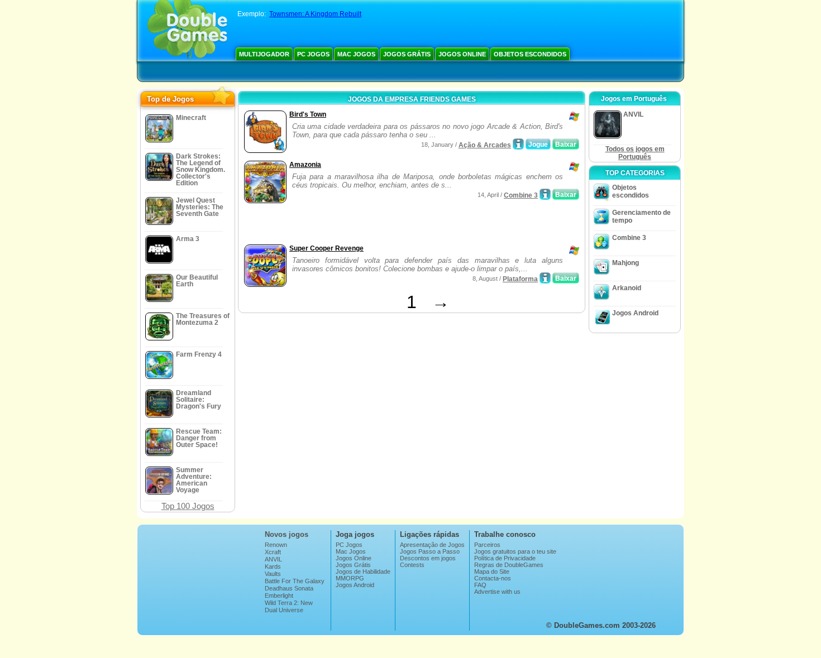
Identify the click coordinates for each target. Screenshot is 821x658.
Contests (412, 564)
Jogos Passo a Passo (430, 551)
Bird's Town (307, 114)
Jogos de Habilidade (363, 571)
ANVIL (273, 559)
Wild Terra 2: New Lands (289, 606)
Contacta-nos (492, 578)
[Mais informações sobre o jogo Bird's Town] (518, 144)
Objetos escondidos (530, 54)
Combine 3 (521, 195)
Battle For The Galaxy (294, 581)
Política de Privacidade (505, 558)
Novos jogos (286, 534)
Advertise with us (497, 591)
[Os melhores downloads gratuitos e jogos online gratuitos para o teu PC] (187, 30)
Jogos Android (635, 313)
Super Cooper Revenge (326, 248)
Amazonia (305, 165)
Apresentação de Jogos (432, 544)
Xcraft (273, 552)
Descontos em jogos (428, 558)
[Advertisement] (372, 225)
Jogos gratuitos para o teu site (515, 551)
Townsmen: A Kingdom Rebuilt (315, 14)
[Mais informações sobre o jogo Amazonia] (545, 194)
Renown (276, 544)
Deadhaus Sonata (289, 588)
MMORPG (350, 578)
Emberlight (279, 595)
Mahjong (625, 263)
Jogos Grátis (407, 54)
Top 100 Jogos (187, 506)
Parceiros (487, 544)
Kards (273, 566)
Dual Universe (284, 610)
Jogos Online (462, 54)
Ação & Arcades (485, 145)
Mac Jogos (356, 54)
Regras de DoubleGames (508, 564)
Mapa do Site (491, 571)
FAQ (480, 585)
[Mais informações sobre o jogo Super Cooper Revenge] (545, 278)
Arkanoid (626, 288)
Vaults (273, 573)
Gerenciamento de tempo (641, 216)
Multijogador (264, 54)
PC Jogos (313, 54)
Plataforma (520, 279)
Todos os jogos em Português (635, 153)
